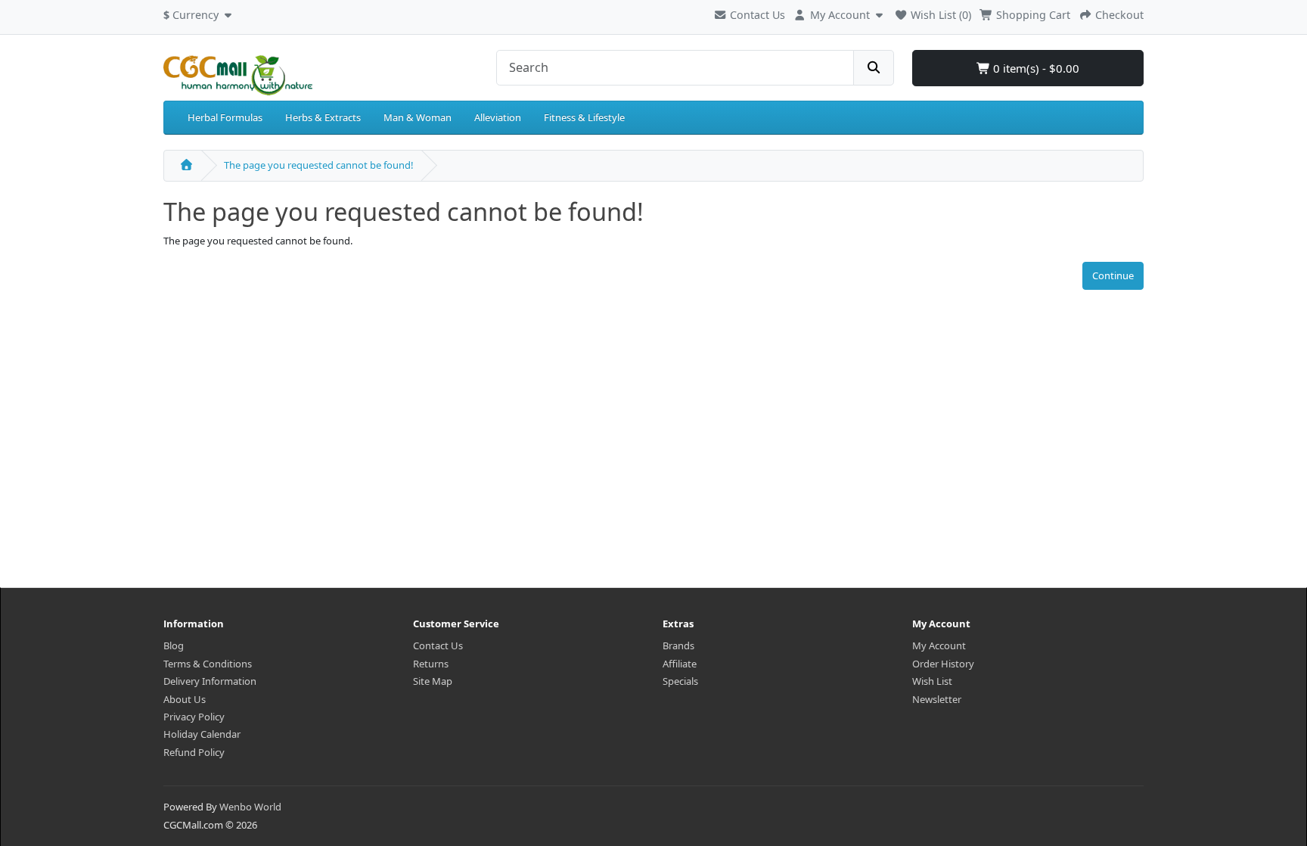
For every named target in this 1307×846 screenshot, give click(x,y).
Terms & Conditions (207, 663)
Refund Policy (194, 752)
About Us (184, 699)
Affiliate (680, 663)
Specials (680, 681)
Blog (173, 645)
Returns (431, 663)
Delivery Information (209, 681)
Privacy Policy (194, 716)
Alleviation (497, 117)
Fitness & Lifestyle (584, 117)
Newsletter (936, 699)
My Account (939, 645)
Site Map (432, 681)
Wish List (932, 681)
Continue (1113, 275)
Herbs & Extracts (323, 117)
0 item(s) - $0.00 (1034, 68)
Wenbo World (250, 806)
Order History (943, 663)
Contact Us (756, 15)
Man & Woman (417, 117)
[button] (199, 13)
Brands (678, 645)
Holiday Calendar (202, 734)
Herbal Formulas (225, 117)
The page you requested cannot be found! (319, 165)
